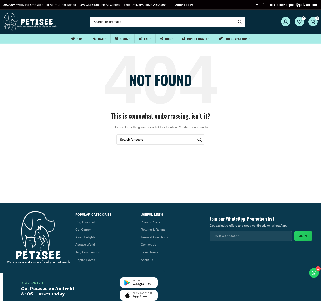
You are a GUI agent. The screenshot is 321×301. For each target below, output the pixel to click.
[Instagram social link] (263, 4)
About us (147, 260)
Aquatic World (85, 244)
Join (303, 236)
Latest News (149, 252)
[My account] (286, 21)
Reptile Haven (85, 260)
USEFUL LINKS (152, 214)
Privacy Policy (150, 222)
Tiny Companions (87, 252)
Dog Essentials (85, 222)
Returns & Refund (153, 229)
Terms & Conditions (154, 237)
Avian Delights (85, 237)
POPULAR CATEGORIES (93, 214)
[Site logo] (30, 21)
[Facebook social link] (257, 4)
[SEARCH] (240, 22)
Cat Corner (83, 229)
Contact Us (148, 244)
